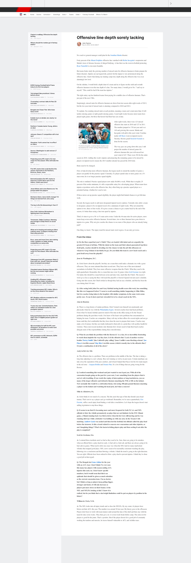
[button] (166, 9)
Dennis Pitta (107, 364)
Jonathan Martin (116, 55)
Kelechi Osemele (137, 138)
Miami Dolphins (96, 60)
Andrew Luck (89, 421)
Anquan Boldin (94, 364)
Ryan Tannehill (82, 66)
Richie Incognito (128, 60)
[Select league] (25, 3)
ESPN (24, 9)
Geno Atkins (96, 462)
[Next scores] (170, 3)
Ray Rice (98, 343)
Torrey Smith (88, 340)
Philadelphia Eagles (107, 309)
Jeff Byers (122, 136)
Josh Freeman (133, 272)
